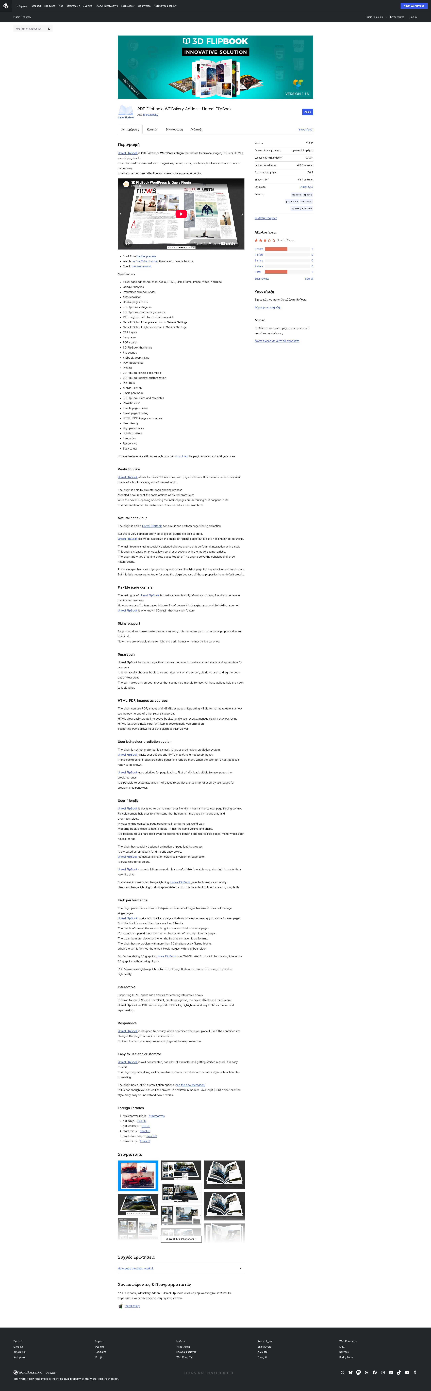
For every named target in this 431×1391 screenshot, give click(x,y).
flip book (296, 194)
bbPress (344, 1351)
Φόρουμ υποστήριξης (268, 307)
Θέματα (99, 1346)
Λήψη (307, 111)
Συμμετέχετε (265, 1341)
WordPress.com (348, 1341)
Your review (262, 278)
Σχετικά (17, 1341)
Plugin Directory (22, 16)
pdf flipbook (292, 201)
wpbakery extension (301, 208)
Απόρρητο (19, 1357)
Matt (341, 1346)
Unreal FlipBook (128, 153)
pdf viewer (306, 201)
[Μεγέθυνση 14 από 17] (240, 1196)
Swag (262, 1357)
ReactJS (145, 1131)
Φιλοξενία (19, 1351)
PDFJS (141, 1121)
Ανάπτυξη (197, 129)
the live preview (146, 256)
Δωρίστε (263, 1351)
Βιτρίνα (99, 1341)
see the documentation (190, 1085)
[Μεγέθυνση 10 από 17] (197, 1232)
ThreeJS (145, 1141)
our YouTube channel (145, 261)
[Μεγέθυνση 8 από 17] (197, 1187)
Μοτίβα (99, 1357)
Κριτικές (152, 129)
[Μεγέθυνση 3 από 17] (154, 1222)
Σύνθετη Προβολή (266, 218)
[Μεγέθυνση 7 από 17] (197, 1165)
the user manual (141, 266)
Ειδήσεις (18, 1346)
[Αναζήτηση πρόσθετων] (49, 28)
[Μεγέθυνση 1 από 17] (154, 1165)
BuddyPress (346, 1357)
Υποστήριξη (306, 129)
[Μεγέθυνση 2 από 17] (154, 1198)
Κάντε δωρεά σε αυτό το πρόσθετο (277, 341)
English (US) (306, 186)
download (181, 456)
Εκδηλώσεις (264, 1346)
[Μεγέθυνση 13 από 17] (240, 1165)
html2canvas (157, 1116)
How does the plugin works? (135, 1268)
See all (309, 278)
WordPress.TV (184, 1357)
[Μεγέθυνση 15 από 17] (240, 1228)
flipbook (308, 194)
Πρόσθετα (100, 1351)
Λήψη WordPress (414, 5)
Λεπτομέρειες (130, 129)
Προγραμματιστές (186, 1351)
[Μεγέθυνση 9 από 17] (197, 1210)
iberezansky (150, 114)
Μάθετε (180, 1341)
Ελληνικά (51, 1372)
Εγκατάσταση (174, 129)
